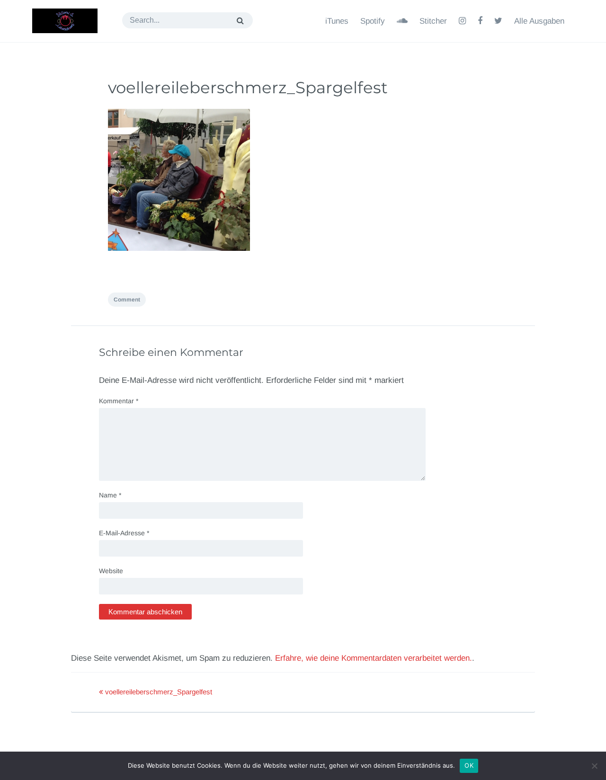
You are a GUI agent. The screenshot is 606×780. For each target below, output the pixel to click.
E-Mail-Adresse (124, 533)
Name (110, 495)
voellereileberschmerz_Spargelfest (248, 88)
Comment (127, 299)
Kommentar (118, 401)
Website (111, 571)
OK (468, 765)
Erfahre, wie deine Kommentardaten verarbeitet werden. (373, 658)
